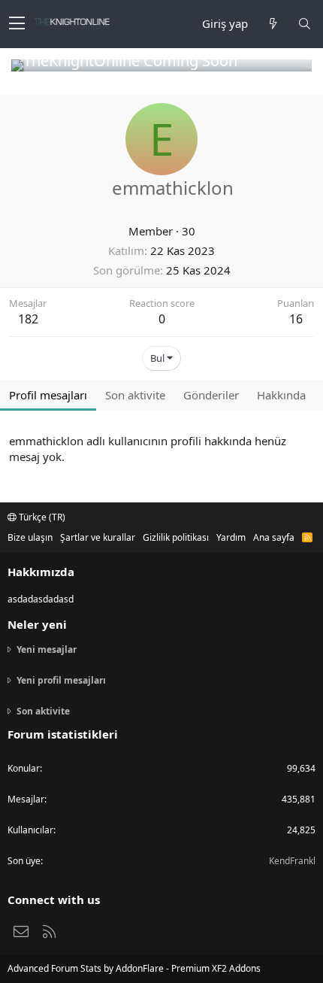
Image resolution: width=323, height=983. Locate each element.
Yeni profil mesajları (61, 680)
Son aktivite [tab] (135, 394)
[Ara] (304, 24)
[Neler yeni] (272, 24)
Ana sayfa (273, 537)
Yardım (231, 537)
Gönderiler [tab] (211, 394)
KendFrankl (292, 860)
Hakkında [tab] (281, 394)
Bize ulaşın (30, 537)
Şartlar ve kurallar (97, 537)
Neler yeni (37, 624)
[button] (17, 24)
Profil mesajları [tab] (48, 394)
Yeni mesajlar (47, 650)
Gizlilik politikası (176, 537)
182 (28, 319)
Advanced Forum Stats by (134, 968)
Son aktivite (43, 711)
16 (296, 319)
